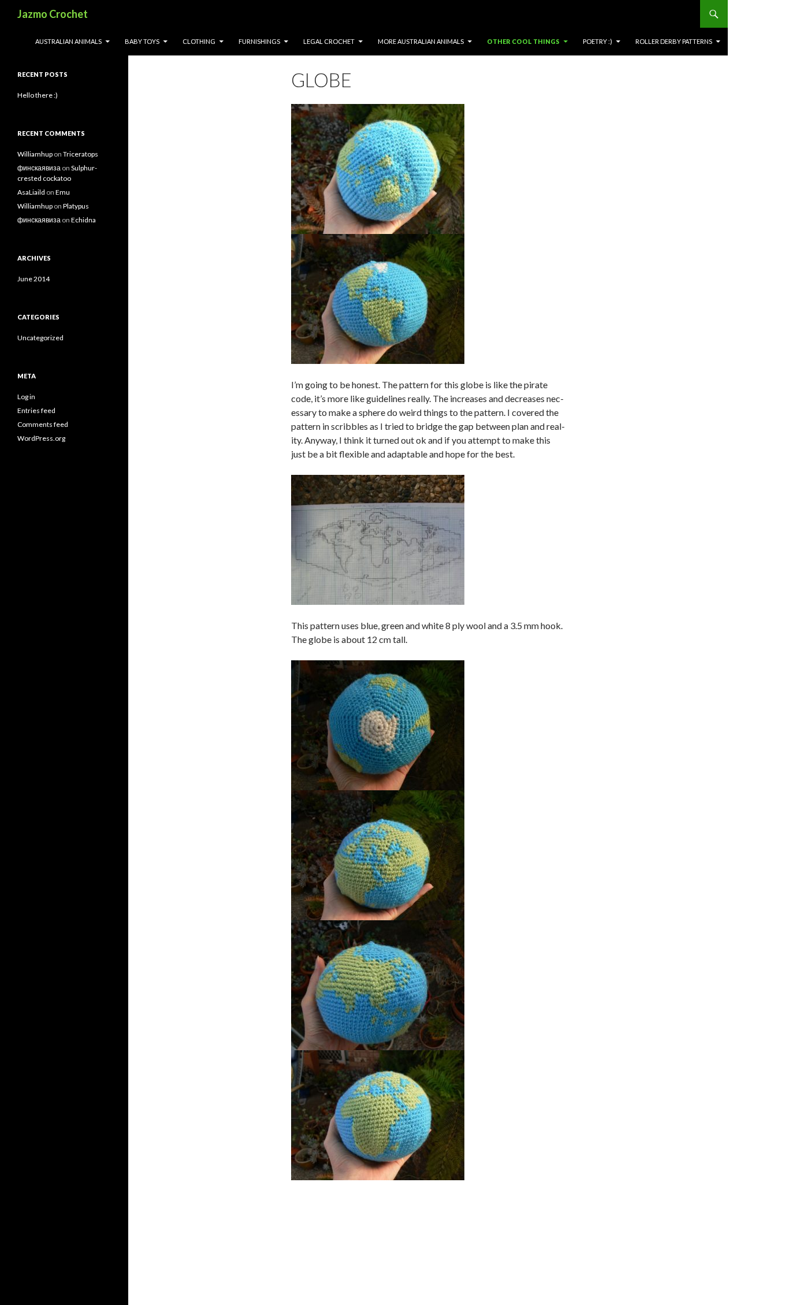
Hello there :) (37, 95)
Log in (26, 396)
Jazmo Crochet (52, 14)
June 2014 (33, 278)
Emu (62, 192)
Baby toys (142, 41)
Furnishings (259, 41)
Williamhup (35, 154)
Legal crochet (329, 41)
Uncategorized (40, 337)
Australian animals (68, 41)
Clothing (199, 41)
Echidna (83, 219)
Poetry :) (597, 41)
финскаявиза (39, 167)
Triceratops (80, 154)
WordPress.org (41, 438)
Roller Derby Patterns (673, 41)
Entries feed (36, 410)
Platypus (76, 206)
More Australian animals (421, 41)
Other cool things (523, 41)
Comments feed (42, 424)
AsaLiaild (31, 192)
